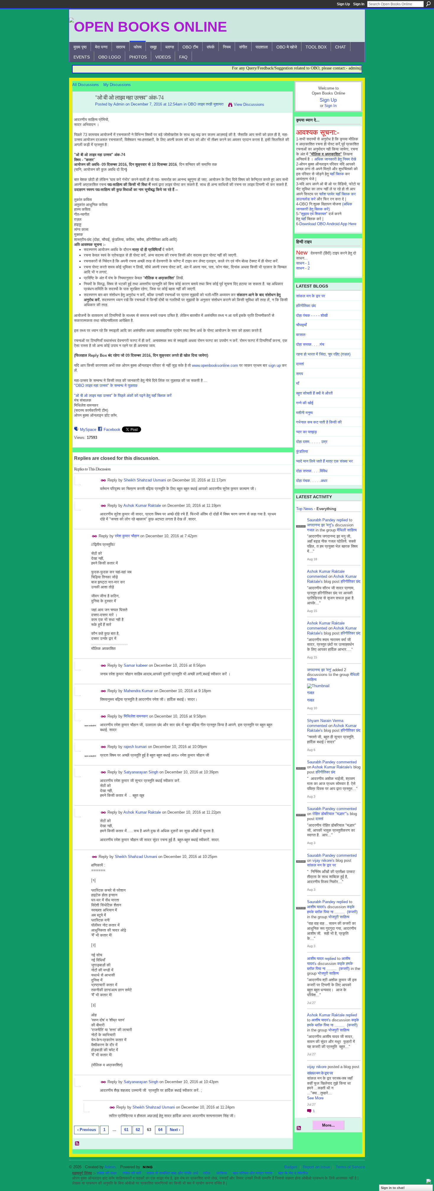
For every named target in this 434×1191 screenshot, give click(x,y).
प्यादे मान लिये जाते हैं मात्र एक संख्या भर (324, 461)
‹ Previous (86, 1129)
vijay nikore (317, 1067)
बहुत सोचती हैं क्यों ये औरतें (314, 393)
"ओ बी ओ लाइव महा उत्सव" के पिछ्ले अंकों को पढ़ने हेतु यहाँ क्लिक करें (123, 395)
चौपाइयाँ (301, 325)
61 (126, 1129)
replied (342, 520)
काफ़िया (221, 1173)
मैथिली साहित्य (347, 530)
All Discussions (85, 84)
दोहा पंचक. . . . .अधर (311, 480)
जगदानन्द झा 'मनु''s (320, 525)
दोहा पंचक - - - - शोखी (312, 315)
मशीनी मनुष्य (304, 412)
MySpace (88, 429)
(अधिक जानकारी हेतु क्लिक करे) (324, 206)
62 (138, 1129)
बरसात (300, 334)
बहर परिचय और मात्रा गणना (252, 1173)
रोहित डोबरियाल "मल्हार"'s (330, 814)
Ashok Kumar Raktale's (332, 767)
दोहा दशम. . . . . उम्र (311, 441)
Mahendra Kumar (138, 691)
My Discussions (117, 84)
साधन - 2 (303, 268)
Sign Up (343, 4)
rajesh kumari (135, 746)
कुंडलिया (302, 451)
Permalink (103, 480)
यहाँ (303, 219)
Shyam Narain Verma (325, 720)
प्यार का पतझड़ (306, 432)
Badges (290, 1167)
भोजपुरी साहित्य (338, 917)
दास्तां (300, 364)
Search (428, 4)
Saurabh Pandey (321, 520)
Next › (175, 1129)
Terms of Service (350, 1167)
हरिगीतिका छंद (306, 306)
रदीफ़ (207, 1173)
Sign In (358, 4)
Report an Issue (316, 1167)
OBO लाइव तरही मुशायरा (205, 104)
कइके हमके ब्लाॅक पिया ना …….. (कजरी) (332, 909)
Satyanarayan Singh (141, 772)
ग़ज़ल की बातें (132, 1173)
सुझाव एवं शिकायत (313, 214)
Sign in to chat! (393, 1188)
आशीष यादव (315, 958)
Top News (304, 509)
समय (299, 373)
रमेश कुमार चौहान (127, 536)
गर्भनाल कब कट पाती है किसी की (319, 422)
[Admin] (82, 110)
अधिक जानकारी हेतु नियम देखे (335, 159)
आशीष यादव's (316, 907)
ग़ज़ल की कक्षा (107, 1173)
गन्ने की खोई (304, 403)
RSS (77, 1143)
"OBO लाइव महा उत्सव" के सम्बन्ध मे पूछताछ (105, 385)
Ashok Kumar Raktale (142, 505)
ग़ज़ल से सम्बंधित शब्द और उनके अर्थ (172, 1173)
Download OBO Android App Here (327, 224)
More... (328, 1125)
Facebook (112, 429)
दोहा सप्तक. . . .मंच (310, 344)
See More (315, 1098)
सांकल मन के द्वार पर (310, 296)
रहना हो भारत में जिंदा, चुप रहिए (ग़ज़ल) (323, 354)
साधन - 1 (303, 263)
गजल (310, 530)
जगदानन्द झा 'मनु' (319, 670)
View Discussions (249, 104)
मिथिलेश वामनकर (136, 716)
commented (317, 576)
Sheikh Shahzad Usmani (145, 480)
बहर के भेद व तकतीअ (293, 1173)
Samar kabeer (136, 665)
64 (160, 1129)
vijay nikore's (323, 860)
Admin (118, 104)
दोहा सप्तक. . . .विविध (311, 471)
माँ (297, 383)
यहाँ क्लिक (337, 174)
